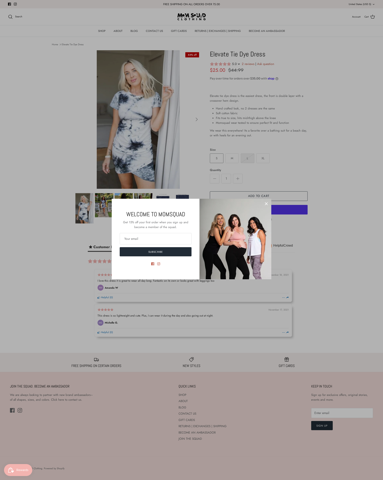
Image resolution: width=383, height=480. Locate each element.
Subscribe (155, 252)
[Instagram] (158, 263)
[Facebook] (152, 263)
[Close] (266, 203)
